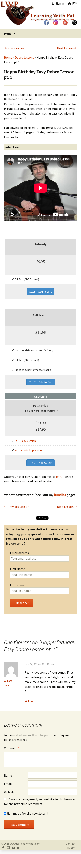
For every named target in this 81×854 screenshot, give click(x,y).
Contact (70, 843)
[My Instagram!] (8, 847)
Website (9, 792)
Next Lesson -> (67, 48)
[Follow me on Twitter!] (18, 847)
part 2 (60, 476)
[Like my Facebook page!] (3, 847)
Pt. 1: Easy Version (25, 441)
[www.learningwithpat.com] (40, 14)
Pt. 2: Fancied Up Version (29, 450)
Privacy (70, 847)
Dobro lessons (24, 57)
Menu (8, 33)
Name (9, 775)
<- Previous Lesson (16, 48)
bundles (60, 495)
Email (9, 784)
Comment (12, 748)
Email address (19, 553)
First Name (17, 569)
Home (8, 57)
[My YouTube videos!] (13, 847)
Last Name (17, 585)
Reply (31, 701)
